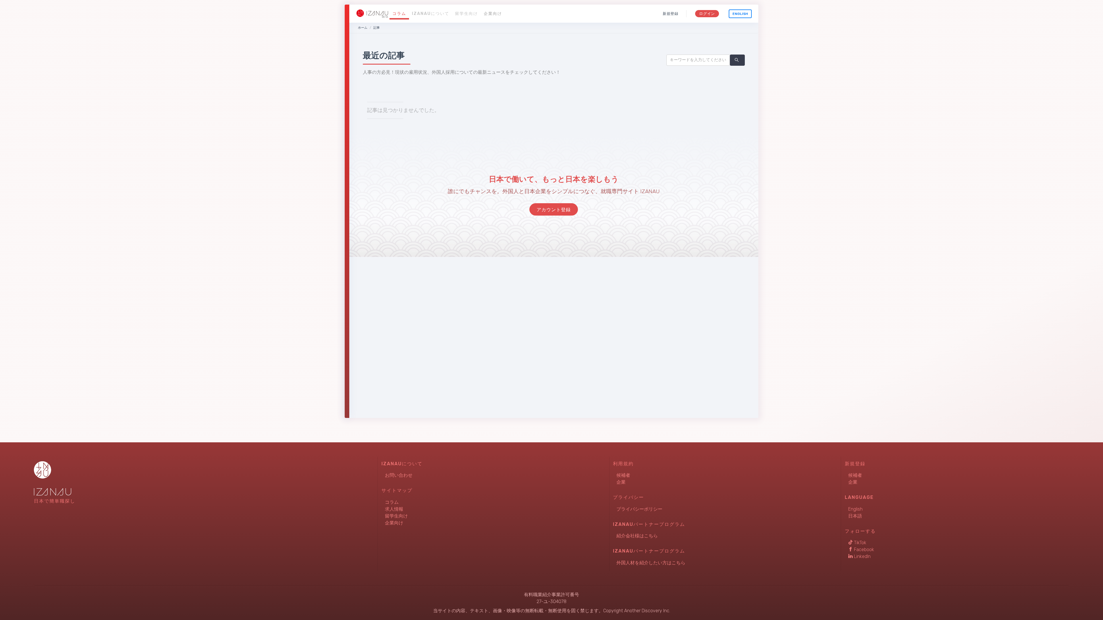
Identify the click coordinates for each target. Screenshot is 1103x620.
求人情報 (394, 509)
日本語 (855, 516)
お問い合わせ (398, 475)
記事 (376, 28)
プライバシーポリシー (639, 509)
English (740, 14)
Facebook (863, 549)
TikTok (859, 542)
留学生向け (466, 13)
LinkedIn (862, 556)
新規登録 (670, 13)
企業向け (493, 13)
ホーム (362, 28)
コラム (399, 13)
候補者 (623, 475)
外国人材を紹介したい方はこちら (650, 562)
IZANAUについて (430, 13)
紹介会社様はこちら (637, 535)
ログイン (707, 13)
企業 (621, 482)
